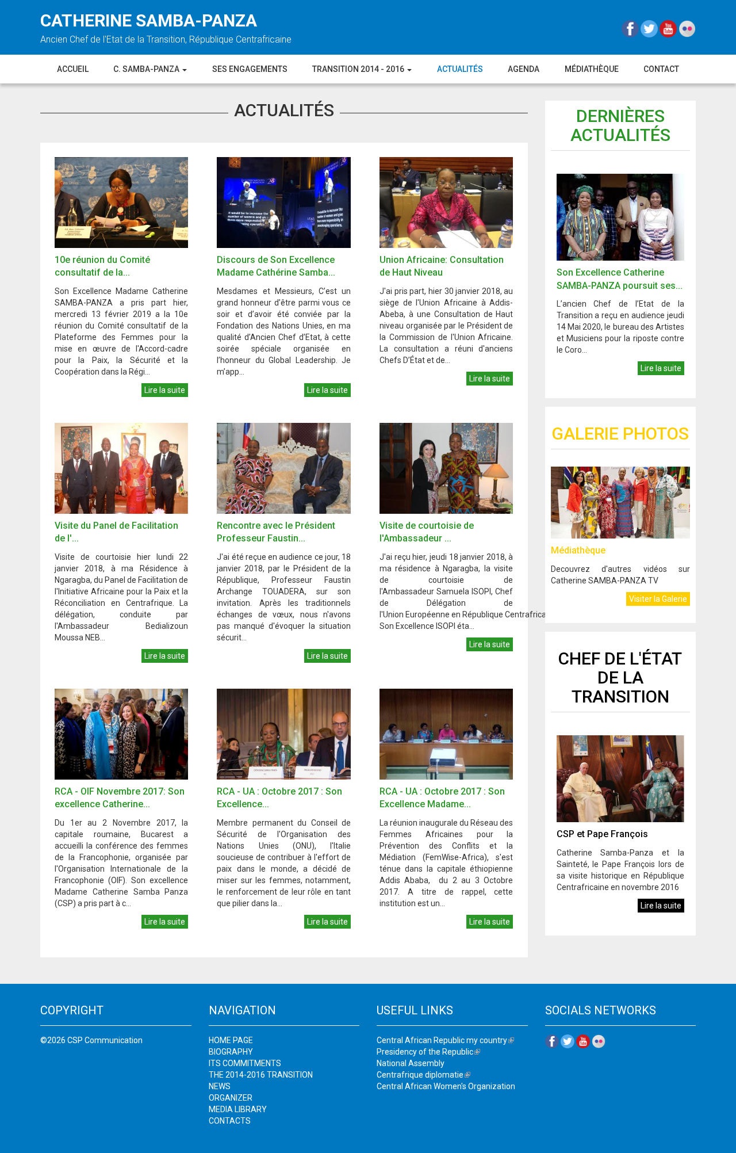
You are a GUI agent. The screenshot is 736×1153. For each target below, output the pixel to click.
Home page (231, 1040)
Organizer (230, 1097)
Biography (231, 1051)
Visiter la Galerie (658, 599)
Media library (238, 1109)
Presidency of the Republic (428, 1051)
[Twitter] (650, 28)
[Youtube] (669, 28)
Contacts (230, 1120)
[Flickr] (687, 28)
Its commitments (245, 1063)
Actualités (460, 69)
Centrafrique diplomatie (423, 1074)
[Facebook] (631, 28)
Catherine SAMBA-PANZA (148, 20)
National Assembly (410, 1063)
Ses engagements (250, 69)
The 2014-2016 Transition (261, 1074)
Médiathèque (592, 69)
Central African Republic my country (445, 1040)
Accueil (73, 69)
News (220, 1086)
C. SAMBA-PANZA (147, 69)
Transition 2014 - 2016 (359, 69)
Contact (661, 69)
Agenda (523, 69)
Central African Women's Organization (446, 1086)
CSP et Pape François (602, 834)
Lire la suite (164, 390)
